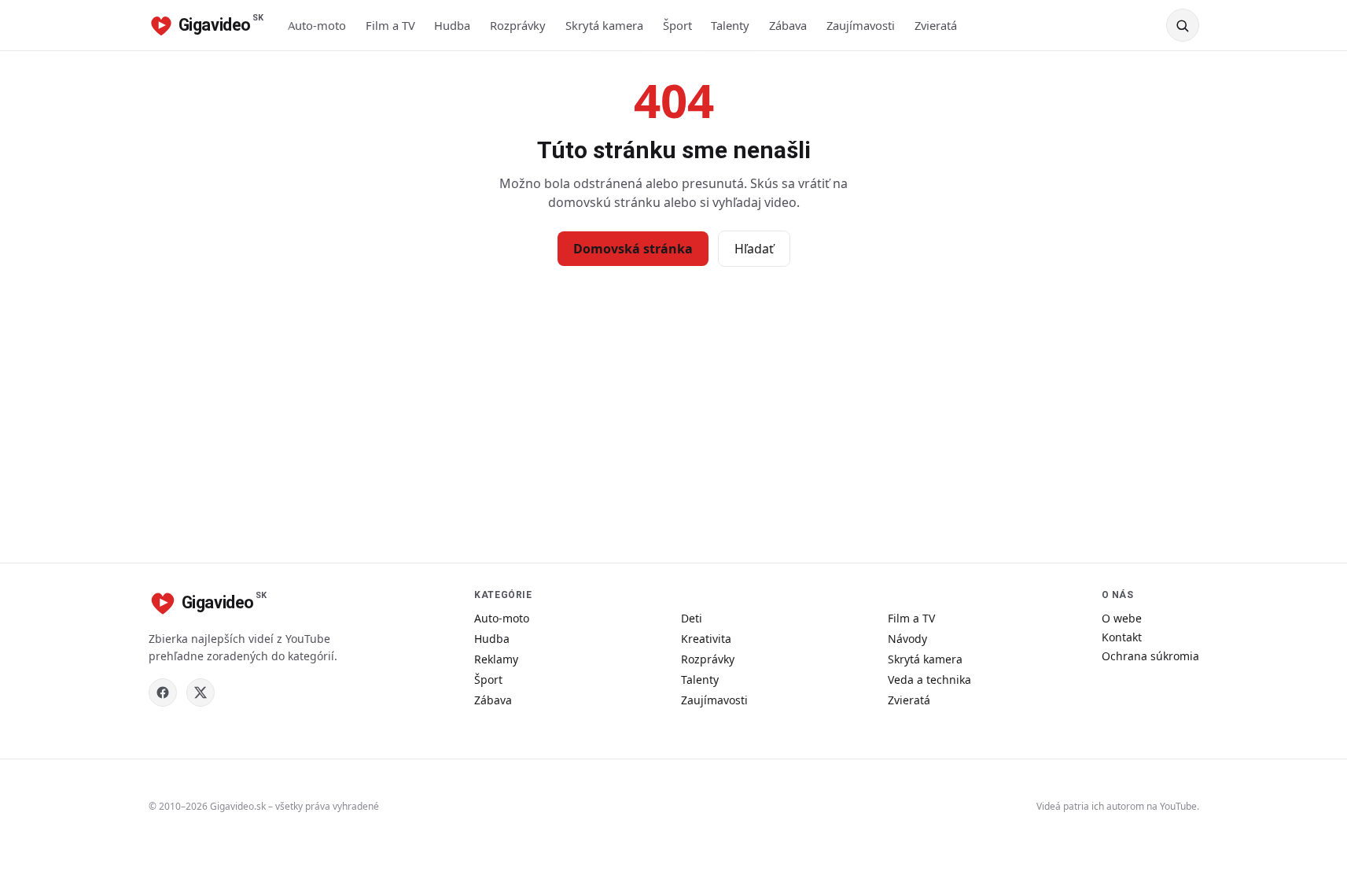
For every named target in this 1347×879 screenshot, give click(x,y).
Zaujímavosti (860, 25)
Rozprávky (518, 25)
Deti (691, 618)
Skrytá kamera (604, 25)
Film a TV (390, 25)
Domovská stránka (633, 248)
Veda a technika (929, 679)
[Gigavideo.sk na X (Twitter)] (200, 692)
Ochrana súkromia (1150, 655)
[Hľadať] (1182, 25)
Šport (677, 25)
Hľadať (754, 248)
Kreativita (706, 638)
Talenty (730, 25)
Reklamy (496, 659)
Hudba (452, 25)
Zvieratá (936, 25)
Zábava (788, 25)
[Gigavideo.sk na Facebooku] (163, 692)
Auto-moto (317, 25)
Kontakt (1122, 637)
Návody (907, 638)
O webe (1122, 618)
